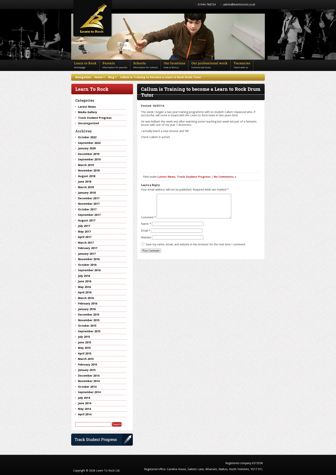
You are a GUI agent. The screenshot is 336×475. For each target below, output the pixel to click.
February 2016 (87, 303)
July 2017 (84, 226)
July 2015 (84, 337)
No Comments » (225, 176)
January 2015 (87, 370)
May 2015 (84, 348)
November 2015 (89, 320)
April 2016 (84, 292)
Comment (148, 217)
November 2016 (89, 259)
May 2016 (84, 287)
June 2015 (84, 342)
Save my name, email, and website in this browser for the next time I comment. (196, 244)
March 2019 (86, 165)
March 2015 (86, 359)
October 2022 (87, 137)
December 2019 (88, 154)
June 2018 (84, 181)
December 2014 (88, 375)
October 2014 (87, 386)
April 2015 (84, 353)
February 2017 (87, 248)
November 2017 (89, 204)
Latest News (166, 176)
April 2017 (84, 237)
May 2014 (84, 409)
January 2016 (87, 309)
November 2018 (89, 170)
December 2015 (88, 314)
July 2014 (84, 398)
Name (146, 224)
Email (145, 230)
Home (98, 77)
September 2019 (89, 159)
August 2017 (86, 220)
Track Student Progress (194, 176)
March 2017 (86, 242)
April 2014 (84, 414)
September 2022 (89, 143)
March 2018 (86, 187)
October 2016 (87, 265)
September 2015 (89, 331)
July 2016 (84, 276)
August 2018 (86, 176)
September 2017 (89, 215)
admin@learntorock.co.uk (239, 4)
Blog (111, 77)
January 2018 (87, 192)
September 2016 (89, 270)
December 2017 (88, 198)
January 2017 (87, 253)
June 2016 (84, 281)
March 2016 (86, 298)
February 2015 (87, 364)
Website (146, 237)
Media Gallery (87, 112)
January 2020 (87, 148)
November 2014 (89, 381)
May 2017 (84, 231)
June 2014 (84, 403)
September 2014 (89, 392)
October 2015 (87, 325)
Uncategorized (88, 123)
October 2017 (87, 209)
